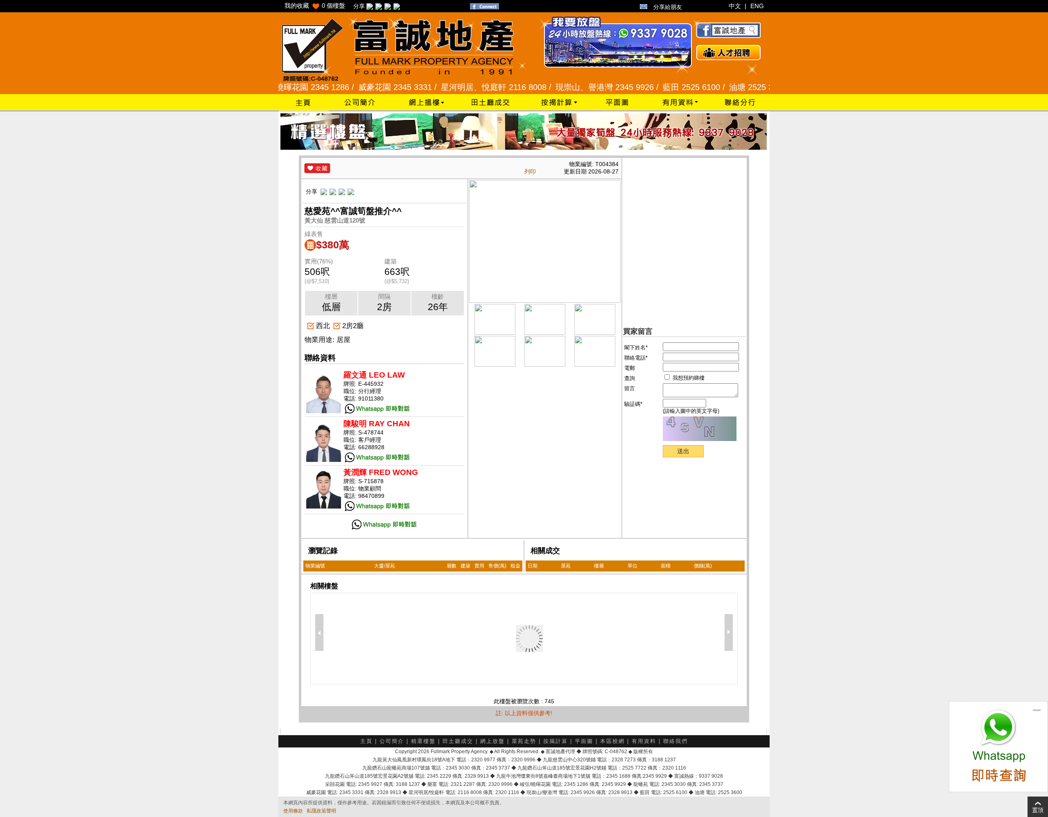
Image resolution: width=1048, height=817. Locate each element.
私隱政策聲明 (321, 811)
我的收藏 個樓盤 (315, 5)
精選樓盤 (423, 741)
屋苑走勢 (524, 741)
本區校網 (612, 741)
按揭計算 (555, 741)
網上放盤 (492, 741)
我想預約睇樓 (688, 378)
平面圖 (584, 741)
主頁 (366, 741)
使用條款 (293, 811)
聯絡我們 (675, 741)
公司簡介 (391, 741)
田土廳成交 (458, 741)
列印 (530, 171)
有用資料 (644, 741)
